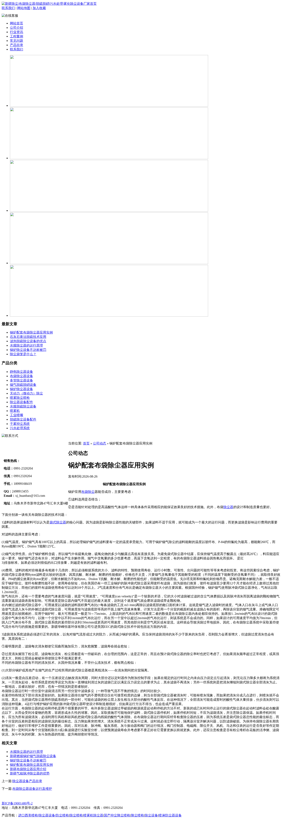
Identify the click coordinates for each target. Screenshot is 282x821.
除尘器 (228, 507)
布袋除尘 (88, 491)
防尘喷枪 (62, 815)
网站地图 (23, 8)
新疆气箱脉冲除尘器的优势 (30, 773)
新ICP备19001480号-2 (17, 803)
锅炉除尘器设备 (21, 389)
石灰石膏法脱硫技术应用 (28, 336)
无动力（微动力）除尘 (26, 393)
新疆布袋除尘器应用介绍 (28, 769)
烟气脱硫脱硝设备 (23, 384)
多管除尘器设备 (21, 380)
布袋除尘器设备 (21, 376)
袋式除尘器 (58, 522)
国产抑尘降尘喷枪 (117, 815)
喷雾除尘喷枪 (20, 397)
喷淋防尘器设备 (170, 815)
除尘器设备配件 (21, 402)
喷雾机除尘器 (93, 815)
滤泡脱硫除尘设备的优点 (28, 341)
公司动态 (99, 443)
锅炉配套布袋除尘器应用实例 (31, 332)
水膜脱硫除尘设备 (23, 406)
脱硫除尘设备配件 (23, 419)
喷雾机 (15, 410)
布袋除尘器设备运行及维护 (32, 788)
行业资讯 (16, 32)
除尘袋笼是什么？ (23, 354)
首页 (86, 443)
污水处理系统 (20, 428)
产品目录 (16, 45)
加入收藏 (39, 8)
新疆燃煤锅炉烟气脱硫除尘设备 (33, 756)
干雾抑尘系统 (20, 423)
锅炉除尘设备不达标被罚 (28, 350)
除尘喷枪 (76, 815)
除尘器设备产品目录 (27, 781)
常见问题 (16, 40)
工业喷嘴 (16, 415)
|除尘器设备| (47, 815)
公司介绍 (16, 27)
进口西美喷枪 (28, 815)
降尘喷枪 (137, 815)
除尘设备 (151, 815)
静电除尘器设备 (21, 371)
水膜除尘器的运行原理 (26, 345)
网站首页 (16, 23)
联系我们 (8, 8)
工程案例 (16, 36)
